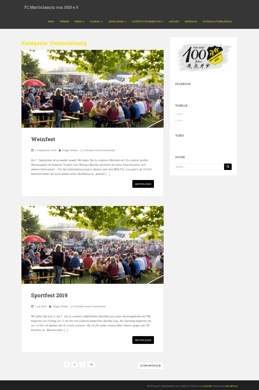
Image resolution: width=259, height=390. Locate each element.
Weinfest (43, 139)
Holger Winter (70, 150)
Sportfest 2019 (49, 295)
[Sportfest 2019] (92, 245)
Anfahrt (174, 21)
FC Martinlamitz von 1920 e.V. (51, 7)
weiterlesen (143, 184)
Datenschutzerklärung (217, 21)
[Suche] (228, 167)
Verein (78, 21)
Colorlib (207, 386)
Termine (64, 21)
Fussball (95, 21)
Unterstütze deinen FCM (146, 21)
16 (91, 364)
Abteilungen (116, 21)
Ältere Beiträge (149, 365)
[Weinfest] (92, 89)
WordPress (232, 386)
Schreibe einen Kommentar (99, 150)
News (51, 21)
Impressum (191, 21)
